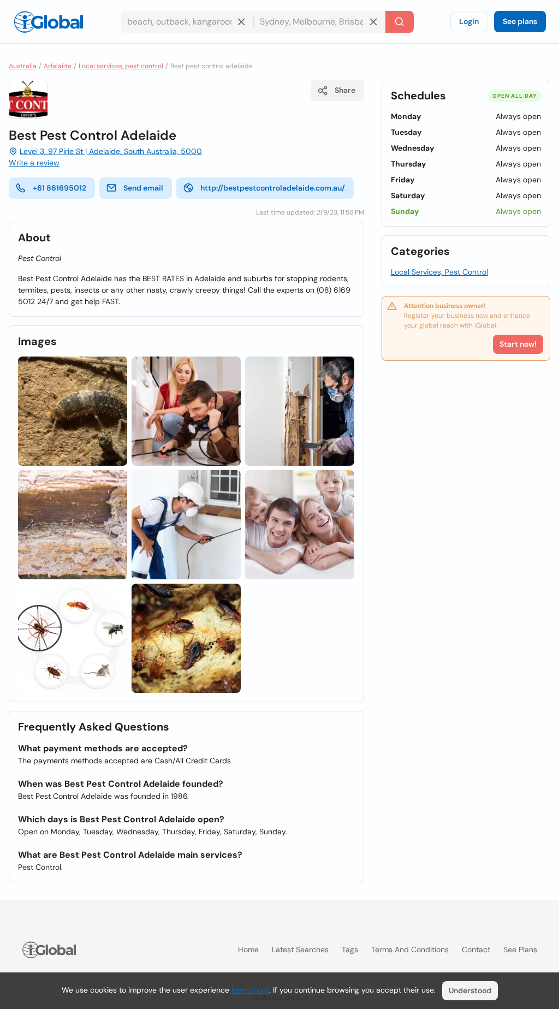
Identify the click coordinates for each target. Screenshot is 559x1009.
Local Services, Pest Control (439, 272)
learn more (250, 990)
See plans (520, 21)
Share (345, 90)
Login (469, 21)
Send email (143, 188)
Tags (350, 949)
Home (248, 949)
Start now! (518, 344)
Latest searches (300, 949)
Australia (23, 66)
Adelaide (58, 66)
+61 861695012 (59, 188)
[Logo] (48, 22)
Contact (476, 949)
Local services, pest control (121, 66)
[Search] (399, 22)
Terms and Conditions (410, 949)
